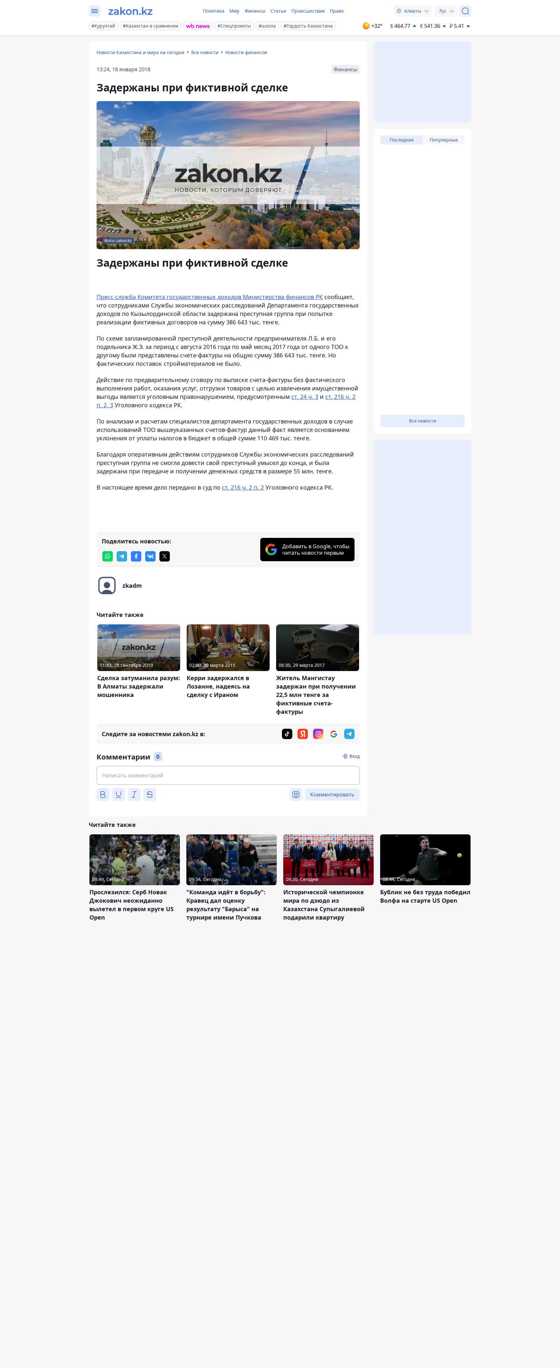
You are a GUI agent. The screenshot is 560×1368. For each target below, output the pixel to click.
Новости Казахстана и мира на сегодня (140, 52)
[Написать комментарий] (228, 775)
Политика (213, 11)
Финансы (255, 11)
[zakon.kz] (130, 11)
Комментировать (332, 794)
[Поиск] (465, 11)
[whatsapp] (107, 556)
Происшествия (308, 11)
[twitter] (164, 556)
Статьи (278, 11)
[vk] (150, 556)
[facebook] (136, 556)
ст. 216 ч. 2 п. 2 (243, 487)
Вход (354, 756)
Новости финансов (246, 52)
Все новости (204, 52)
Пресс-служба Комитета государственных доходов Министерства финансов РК (210, 297)
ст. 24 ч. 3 (304, 396)
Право (337, 11)
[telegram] (122, 556)
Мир (234, 11)
